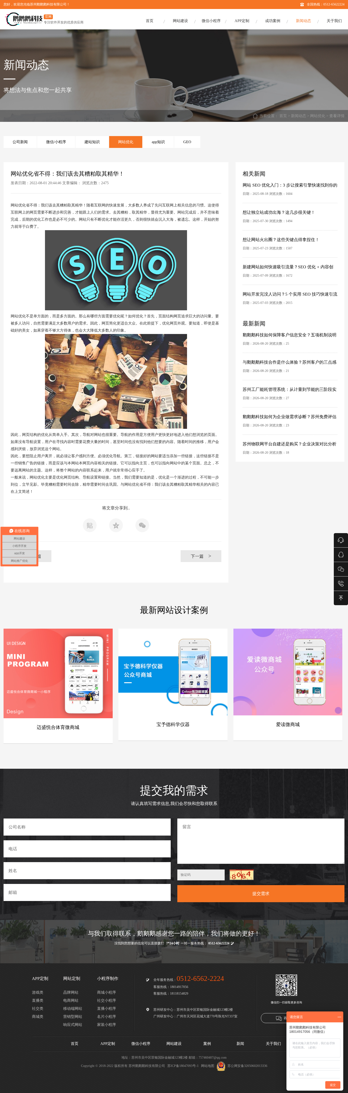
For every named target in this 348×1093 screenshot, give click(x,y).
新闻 (240, 1044)
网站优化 (317, 116)
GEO (187, 142)
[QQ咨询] (341, 554)
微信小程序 (211, 21)
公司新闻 (20, 142)
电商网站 (70, 1000)
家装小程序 (106, 1025)
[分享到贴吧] (90, 527)
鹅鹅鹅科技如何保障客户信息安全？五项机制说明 (289, 335)
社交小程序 (106, 1000)
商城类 (37, 1017)
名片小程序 (106, 1017)
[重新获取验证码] (241, 874)
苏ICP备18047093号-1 (183, 1066)
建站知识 (92, 142)
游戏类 (37, 992)
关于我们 (334, 21)
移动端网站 (72, 1008)
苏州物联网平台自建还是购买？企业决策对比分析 (289, 444)
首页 (149, 21)
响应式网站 (72, 1025)
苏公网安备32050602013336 (247, 1066)
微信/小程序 (56, 142)
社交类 (37, 1008)
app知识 (158, 142)
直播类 (37, 1000)
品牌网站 (70, 992)
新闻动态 (303, 21)
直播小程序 (106, 1008)
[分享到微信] (142, 527)
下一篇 (201, 556)
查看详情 (336, 116)
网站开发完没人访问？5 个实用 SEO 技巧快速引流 (290, 294)
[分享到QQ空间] (116, 527)
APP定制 (242, 21)
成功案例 (272, 21)
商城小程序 (106, 992)
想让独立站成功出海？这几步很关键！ (279, 212)
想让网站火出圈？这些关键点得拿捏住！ (281, 239)
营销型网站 (72, 1017)
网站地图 (207, 1066)
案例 (207, 1044)
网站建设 (180, 21)
